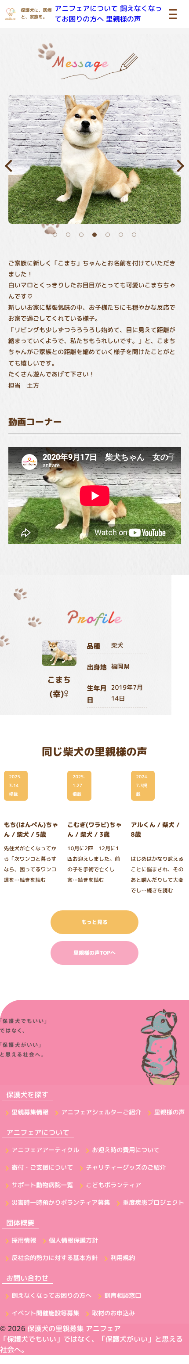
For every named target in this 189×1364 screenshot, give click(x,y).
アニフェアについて (86, 9)
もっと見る (94, 922)
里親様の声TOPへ (94, 952)
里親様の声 (123, 19)
